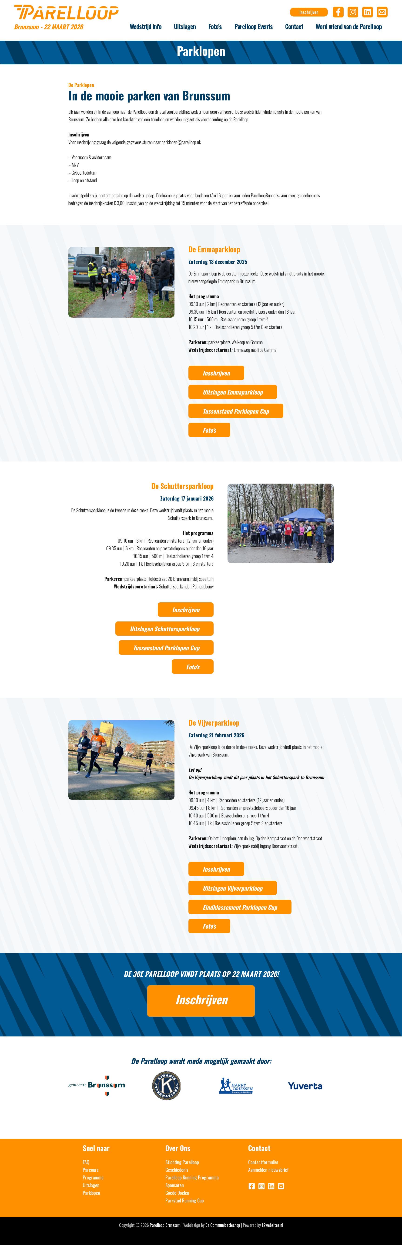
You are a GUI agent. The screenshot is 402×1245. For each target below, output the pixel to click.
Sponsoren (174, 1185)
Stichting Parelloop (182, 1162)
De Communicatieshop (222, 1225)
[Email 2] (382, 12)
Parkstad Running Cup (184, 1200)
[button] (309, 12)
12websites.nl (272, 1225)
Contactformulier (263, 1162)
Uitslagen (91, 1185)
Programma (93, 1177)
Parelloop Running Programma (192, 1177)
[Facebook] (338, 12)
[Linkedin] (367, 12)
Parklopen (91, 1192)
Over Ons (177, 1148)
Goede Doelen (177, 1192)
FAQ (86, 1162)
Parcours (91, 1169)
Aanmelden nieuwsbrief (268, 1169)
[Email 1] (281, 1186)
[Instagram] (353, 12)
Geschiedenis (176, 1169)
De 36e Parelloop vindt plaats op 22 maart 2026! (201, 974)
